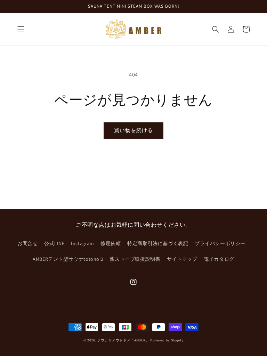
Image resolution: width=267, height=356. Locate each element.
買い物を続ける (133, 130)
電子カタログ (219, 259)
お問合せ (27, 243)
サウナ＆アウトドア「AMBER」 (123, 340)
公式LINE (54, 243)
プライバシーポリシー (220, 243)
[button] (21, 29)
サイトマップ (182, 259)
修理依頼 (110, 243)
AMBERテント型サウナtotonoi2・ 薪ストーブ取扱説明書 (96, 259)
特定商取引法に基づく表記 (157, 243)
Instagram (82, 243)
